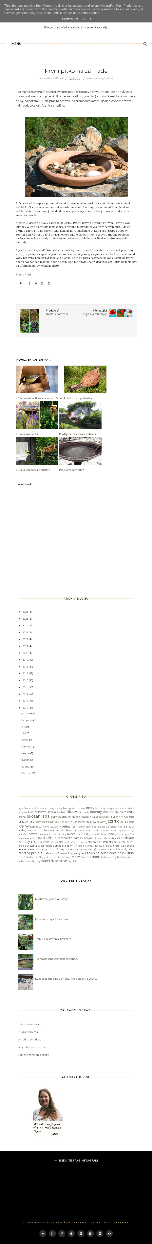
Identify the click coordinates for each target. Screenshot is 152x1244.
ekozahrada (38, 816)
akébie (35, 808)
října (24, 726)
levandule (102, 826)
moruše (42, 830)
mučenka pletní (108, 830)
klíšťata (130, 821)
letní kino (91, 826)
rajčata (116, 837)
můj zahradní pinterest (32, 1047)
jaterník (39, 821)
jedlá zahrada (51, 821)
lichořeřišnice (115, 826)
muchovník (86, 830)
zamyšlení (80, 853)
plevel (103, 834)
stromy (92, 841)
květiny (65, 826)
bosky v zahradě (115, 808)
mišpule (32, 830)
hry (121, 816)
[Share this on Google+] (42, 283)
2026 (26, 611)
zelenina (93, 853)
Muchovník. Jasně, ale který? (52, 899)
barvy (51, 808)
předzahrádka (63, 838)
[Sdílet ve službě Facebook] (29, 283)
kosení (54, 826)
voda (39, 849)
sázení (41, 845)
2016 (26, 680)
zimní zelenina (53, 857)
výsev (103, 849)
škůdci (45, 861)
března (26, 773)
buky (30, 811)
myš (132, 830)
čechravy (105, 857)
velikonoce (127, 845)
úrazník (86, 857)
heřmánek (73, 816)
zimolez (66, 857)
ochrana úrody (47, 834)
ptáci (28, 274)
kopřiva (45, 826)
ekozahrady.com (28, 1032)
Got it (87, 18)
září (24, 733)
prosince (26, 713)
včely (124, 849)
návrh (33, 834)
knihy (23, 826)
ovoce (71, 834)
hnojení (85, 816)
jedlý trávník (79, 821)
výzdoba (114, 849)
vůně (131, 849)
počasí (33, 838)
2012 (26, 707)
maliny (22, 830)
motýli (51, 830)
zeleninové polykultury (117, 853)
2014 (26, 694)
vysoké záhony (54, 849)
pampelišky (83, 834)
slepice (59, 841)
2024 (26, 625)
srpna (25, 740)
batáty (59, 808)
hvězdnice (129, 816)
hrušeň (114, 816)
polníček (129, 834)
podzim (119, 834)
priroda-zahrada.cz (30, 1039)
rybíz (46, 841)
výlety (97, 849)
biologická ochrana (74, 808)
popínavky (23, 838)
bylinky (61, 812)
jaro (31, 821)
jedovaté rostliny (96, 821)
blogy (90, 808)
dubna (25, 766)
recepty (36, 841)
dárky (130, 812)
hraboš (105, 816)
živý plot (72, 861)
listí (125, 826)
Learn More (70, 18)
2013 (26, 701)
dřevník (22, 816)
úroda (96, 857)
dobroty (96, 811)
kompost (35, 826)
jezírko (113, 821)
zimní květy (39, 857)
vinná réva (26, 849)
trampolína (59, 845)
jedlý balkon (66, 821)
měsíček (23, 834)
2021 (26, 646)
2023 (26, 632)
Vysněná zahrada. (71, 1222)
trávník (72, 845)
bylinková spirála (45, 812)
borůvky (100, 808)
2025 (26, 618)
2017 (26, 673)
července (27, 746)
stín (99, 842)
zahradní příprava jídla (58, 853)
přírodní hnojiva (83, 837)
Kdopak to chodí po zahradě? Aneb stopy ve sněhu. (66, 978)
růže (52, 842)
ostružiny (61, 834)
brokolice (129, 808)
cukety (86, 812)
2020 (26, 653)
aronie (43, 808)
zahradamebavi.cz (29, 1024)
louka (131, 826)
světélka (32, 845)
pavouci (95, 834)
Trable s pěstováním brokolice (53, 939)
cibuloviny (74, 811)
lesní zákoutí (78, 826)
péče (49, 837)
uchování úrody (103, 845)
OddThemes (119, 1222)
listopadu (27, 720)
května (25, 760)
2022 (26, 639)
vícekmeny (81, 849)
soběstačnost (70, 842)
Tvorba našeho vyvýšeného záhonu (57, 959)
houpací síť (95, 816)
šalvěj (31, 861)
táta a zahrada (86, 845)
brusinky (22, 812)
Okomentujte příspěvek (100, 78)
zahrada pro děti (30, 853)
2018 (26, 666)
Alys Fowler (24, 808)
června (25, 753)
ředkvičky (23, 861)
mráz (76, 830)
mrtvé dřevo (64, 830)
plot (111, 834)
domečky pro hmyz (114, 811)
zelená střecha (25, 857)
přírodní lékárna (102, 838)
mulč (95, 830)
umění (116, 845)
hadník (62, 816)
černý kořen (128, 857)
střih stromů (110, 842)
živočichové (59, 861)
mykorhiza (123, 830)
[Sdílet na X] (36, 283)
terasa (49, 845)
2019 (26, 659)
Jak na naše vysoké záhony (51, 919)
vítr (90, 849)
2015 (26, 687)
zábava (76, 857)
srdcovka (82, 842)
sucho (122, 842)
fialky (54, 816)
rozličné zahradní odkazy (33, 1055)
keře (123, 821)
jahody (23, 821)
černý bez (115, 857)
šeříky (37, 861)
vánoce (70, 849)
